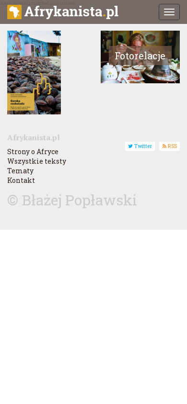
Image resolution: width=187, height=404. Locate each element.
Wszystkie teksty (36, 161)
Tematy (20, 170)
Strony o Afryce (32, 151)
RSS (171, 146)
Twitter (142, 146)
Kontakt (21, 180)
